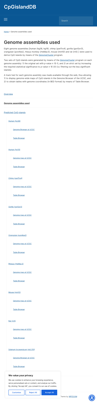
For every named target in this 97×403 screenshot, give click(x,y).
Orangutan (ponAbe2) (17, 235)
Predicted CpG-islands (15, 112)
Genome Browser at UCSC (24, 129)
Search (89, 21)
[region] (33, 384)
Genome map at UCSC (22, 158)
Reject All (33, 392)
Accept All (49, 392)
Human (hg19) (14, 149)
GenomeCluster (46, 55)
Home (6, 32)
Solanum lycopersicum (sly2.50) (21, 349)
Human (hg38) (14, 121)
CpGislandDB (20, 7)
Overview (8, 94)
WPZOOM (73, 396)
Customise (16, 392)
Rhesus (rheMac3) (15, 264)
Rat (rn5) (12, 321)
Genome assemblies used (17, 103)
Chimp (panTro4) (15, 178)
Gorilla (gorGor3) (15, 207)
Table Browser (19, 138)
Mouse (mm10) (14, 292)
